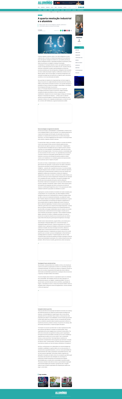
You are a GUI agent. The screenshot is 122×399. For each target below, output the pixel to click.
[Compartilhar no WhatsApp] (60, 30)
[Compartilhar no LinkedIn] (63, 30)
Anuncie (65, 7)
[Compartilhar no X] (65, 30)
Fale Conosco (60, 7)
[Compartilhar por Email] (69, 30)
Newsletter (48, 7)
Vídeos (56, 7)
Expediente (43, 7)
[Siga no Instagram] (67, 30)
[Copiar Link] (71, 30)
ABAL (39, 7)
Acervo (52, 7)
